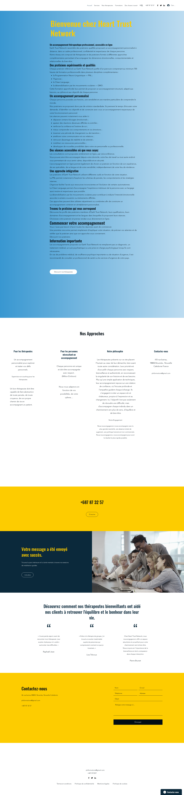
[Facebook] (158, 5)
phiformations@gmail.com (161, 373)
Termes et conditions (64, 784)
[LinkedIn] (164, 5)
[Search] (142, 5)
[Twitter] (161, 5)
